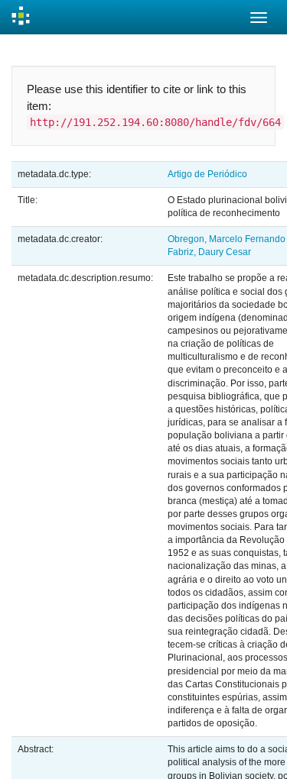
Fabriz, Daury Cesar (209, 252)
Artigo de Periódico (207, 174)
